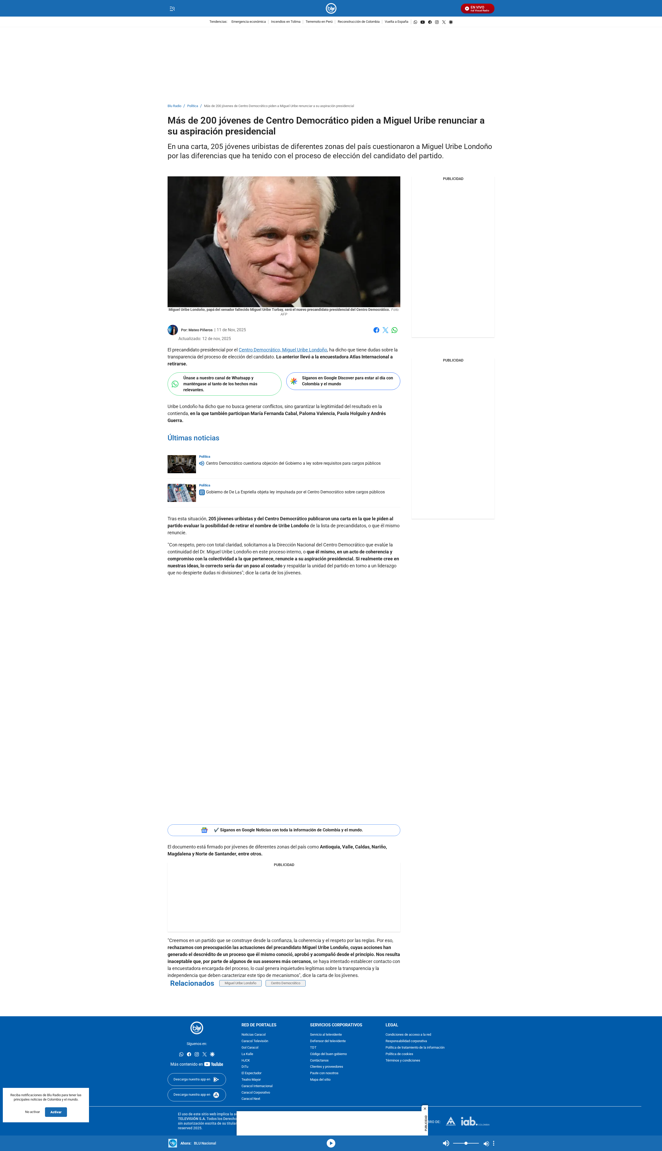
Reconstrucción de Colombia (359, 22)
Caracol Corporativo (256, 1092)
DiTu (245, 1067)
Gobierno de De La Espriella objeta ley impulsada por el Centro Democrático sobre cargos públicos (295, 492)
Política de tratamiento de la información (415, 1047)
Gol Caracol (250, 1047)
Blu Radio (174, 106)
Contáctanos (319, 1060)
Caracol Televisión (255, 1041)
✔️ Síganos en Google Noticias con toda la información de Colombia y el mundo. (288, 829)
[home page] (331, 8)
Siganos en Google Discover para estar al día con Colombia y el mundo (347, 380)
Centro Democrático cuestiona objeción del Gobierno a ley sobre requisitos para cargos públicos (293, 463)
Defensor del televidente (328, 1041)
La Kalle (247, 1054)
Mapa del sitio (320, 1079)
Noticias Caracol (254, 1034)
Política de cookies (399, 1054)
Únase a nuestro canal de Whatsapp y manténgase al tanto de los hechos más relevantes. (220, 383)
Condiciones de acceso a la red (408, 1034)
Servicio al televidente (326, 1034)
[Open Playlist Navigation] (493, 1143)
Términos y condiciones (403, 1060)
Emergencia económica (248, 22)
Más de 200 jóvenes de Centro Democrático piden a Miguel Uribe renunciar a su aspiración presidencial (279, 106)
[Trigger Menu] (172, 8)
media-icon (331, 1143)
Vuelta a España (396, 22)
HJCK (246, 1060)
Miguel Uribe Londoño (240, 983)
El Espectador (251, 1073)
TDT (313, 1047)
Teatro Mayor (251, 1079)
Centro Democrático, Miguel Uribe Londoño (283, 349)
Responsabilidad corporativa (406, 1041)
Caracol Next (251, 1099)
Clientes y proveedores (326, 1067)
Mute (446, 1143)
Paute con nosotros (324, 1073)
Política (192, 106)
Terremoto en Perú (319, 22)
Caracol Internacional (257, 1086)
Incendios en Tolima (285, 22)
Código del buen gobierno (328, 1054)
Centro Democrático (285, 983)
